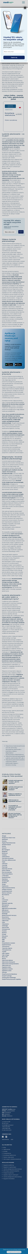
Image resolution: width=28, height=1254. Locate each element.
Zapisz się (14, 57)
